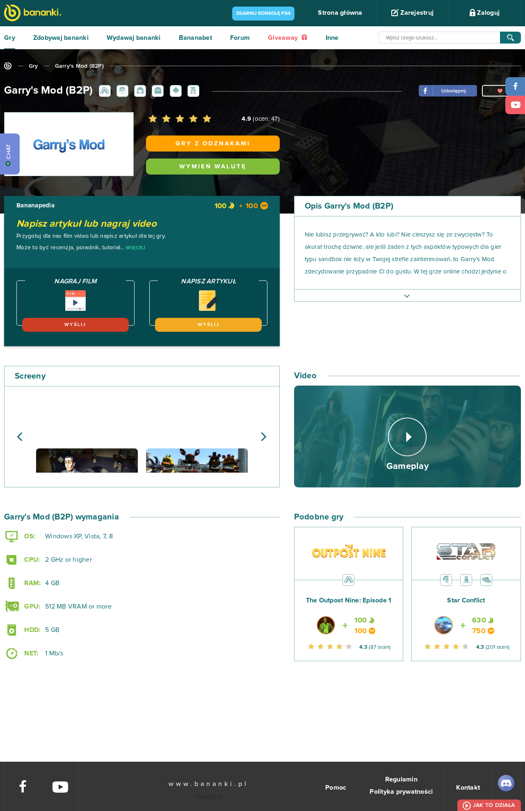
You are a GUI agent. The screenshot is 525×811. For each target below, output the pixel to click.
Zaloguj (487, 12)
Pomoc (335, 787)
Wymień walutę (213, 166)
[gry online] (32, 14)
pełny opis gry (407, 295)
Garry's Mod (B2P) (79, 66)
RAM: (32, 583)
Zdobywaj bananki (61, 37)
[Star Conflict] (466, 612)
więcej (136, 248)
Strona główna (340, 12)
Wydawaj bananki (134, 37)
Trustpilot (209, 796)
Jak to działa (494, 805)
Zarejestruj (416, 12)
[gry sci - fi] (486, 580)
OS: (29, 536)
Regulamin (401, 779)
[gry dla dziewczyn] (138, 90)
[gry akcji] (103, 90)
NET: (30, 653)
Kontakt (468, 787)
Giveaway (283, 37)
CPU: (31, 559)
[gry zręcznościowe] (156, 90)
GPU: (31, 606)
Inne (332, 37)
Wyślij (75, 324)
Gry (9, 37)
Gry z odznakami (213, 143)
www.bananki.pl (209, 784)
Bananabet (195, 37)
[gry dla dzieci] (192, 90)
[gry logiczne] (174, 90)
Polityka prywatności (401, 791)
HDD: (31, 630)
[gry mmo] (446, 580)
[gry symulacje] (466, 580)
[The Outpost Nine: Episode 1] (349, 612)
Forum (240, 37)
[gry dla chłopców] (121, 90)
